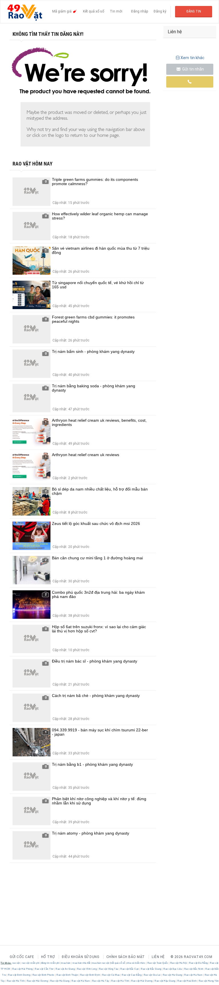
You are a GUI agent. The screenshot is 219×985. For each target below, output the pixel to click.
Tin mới (116, 11)
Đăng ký (160, 11)
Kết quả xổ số (93, 11)
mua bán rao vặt (101, 963)
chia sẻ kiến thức (136, 963)
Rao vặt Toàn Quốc (158, 963)
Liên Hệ (158, 957)
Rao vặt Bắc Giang (151, 969)
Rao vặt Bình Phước (43, 975)
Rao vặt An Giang (65, 969)
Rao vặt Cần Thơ (44, 969)
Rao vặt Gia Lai (152, 975)
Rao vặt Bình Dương (19, 975)
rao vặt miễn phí (31, 963)
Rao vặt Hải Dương (37, 981)
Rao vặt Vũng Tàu (108, 969)
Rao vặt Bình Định (90, 975)
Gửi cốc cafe (22, 957)
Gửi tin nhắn (192, 69)
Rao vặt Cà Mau (110, 975)
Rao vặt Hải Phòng (23, 969)
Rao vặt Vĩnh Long (87, 969)
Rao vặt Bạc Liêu (173, 969)
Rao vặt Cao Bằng (131, 975)
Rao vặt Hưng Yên (208, 981)
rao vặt (16, 963)
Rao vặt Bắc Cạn (130, 969)
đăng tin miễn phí (50, 963)
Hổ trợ (48, 957)
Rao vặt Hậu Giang (165, 981)
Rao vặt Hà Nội (178, 963)
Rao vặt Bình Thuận (67, 975)
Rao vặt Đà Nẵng (198, 963)
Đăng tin (193, 11)
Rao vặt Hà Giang (172, 975)
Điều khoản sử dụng (80, 957)
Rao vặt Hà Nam (193, 975)
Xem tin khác (192, 57)
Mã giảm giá (62, 11)
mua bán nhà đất (81, 963)
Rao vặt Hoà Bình (187, 981)
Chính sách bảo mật (125, 957)
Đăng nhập (139, 11)
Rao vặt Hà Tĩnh (15, 981)
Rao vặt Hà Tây (100, 981)
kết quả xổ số (118, 963)
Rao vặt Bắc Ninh (193, 969)
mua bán (65, 963)
